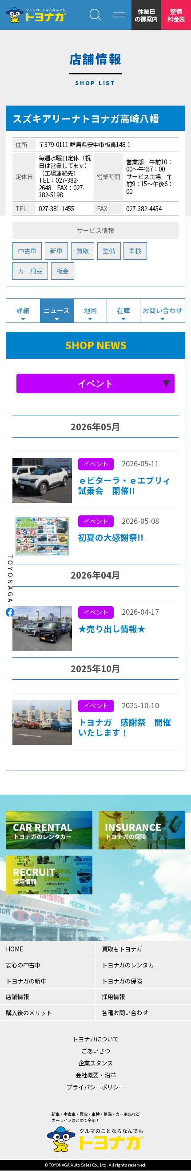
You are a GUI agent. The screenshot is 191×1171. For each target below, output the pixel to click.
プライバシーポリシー (95, 1086)
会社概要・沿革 (96, 1074)
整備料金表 (176, 15)
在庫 (123, 310)
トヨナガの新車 (26, 980)
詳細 (23, 310)
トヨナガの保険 (122, 980)
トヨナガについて (95, 1038)
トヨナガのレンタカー (130, 964)
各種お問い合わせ (125, 1012)
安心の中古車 (23, 964)
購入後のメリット (29, 1012)
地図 (90, 310)
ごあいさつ (95, 1050)
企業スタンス (95, 1062)
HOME (14, 948)
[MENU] (119, 15)
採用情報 (113, 996)
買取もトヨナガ (122, 948)
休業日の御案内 (146, 15)
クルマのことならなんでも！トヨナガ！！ (35, 15)
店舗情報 (17, 996)
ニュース (57, 310)
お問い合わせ (163, 310)
